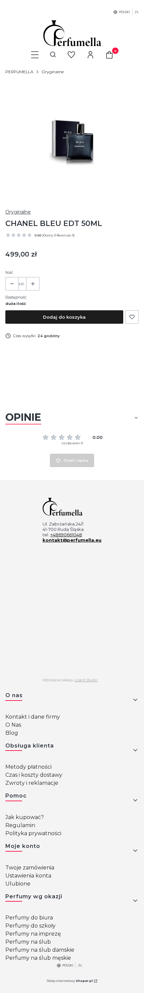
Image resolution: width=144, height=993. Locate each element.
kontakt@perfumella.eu (72, 540)
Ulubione (17, 884)
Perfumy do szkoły (30, 925)
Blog (11, 733)
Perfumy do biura (29, 917)
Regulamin (20, 825)
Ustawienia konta (28, 875)
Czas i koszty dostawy (33, 775)
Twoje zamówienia (29, 867)
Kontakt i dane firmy (32, 717)
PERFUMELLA (19, 71)
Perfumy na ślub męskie (38, 958)
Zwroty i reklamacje (31, 783)
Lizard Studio (85, 680)
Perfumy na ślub (28, 942)
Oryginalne (53, 71)
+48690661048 (66, 534)
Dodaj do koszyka (64, 317)
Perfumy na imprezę (33, 934)
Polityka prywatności (33, 833)
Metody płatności (28, 767)
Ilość (9, 272)
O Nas (13, 725)
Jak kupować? (24, 817)
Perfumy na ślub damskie (39, 950)
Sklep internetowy (70, 981)
